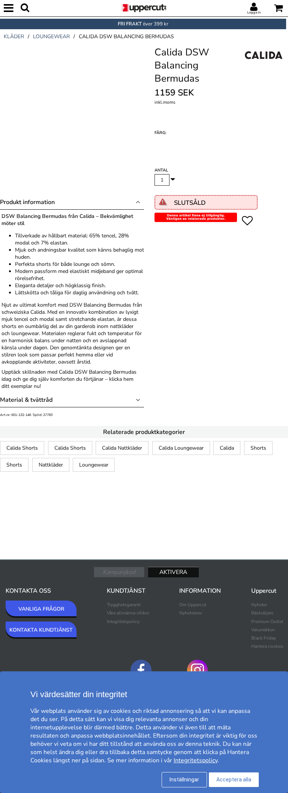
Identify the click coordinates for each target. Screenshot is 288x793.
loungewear (51, 36)
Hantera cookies (267, 646)
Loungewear (93, 464)
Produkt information (27, 202)
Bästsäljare (262, 613)
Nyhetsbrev (190, 613)
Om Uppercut (192, 605)
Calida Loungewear (181, 448)
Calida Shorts (22, 448)
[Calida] (263, 63)
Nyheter (259, 605)
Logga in (254, 12)
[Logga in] (254, 7)
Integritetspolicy (123, 622)
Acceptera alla (233, 780)
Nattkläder (51, 464)
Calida (227, 448)
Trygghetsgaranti (124, 605)
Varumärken (263, 630)
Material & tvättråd (26, 400)
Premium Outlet (267, 622)
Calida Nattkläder (122, 448)
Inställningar (184, 780)
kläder (14, 36)
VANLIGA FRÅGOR (41, 609)
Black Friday (263, 638)
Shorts (258, 448)
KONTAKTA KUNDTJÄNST (41, 630)
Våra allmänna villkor (128, 613)
